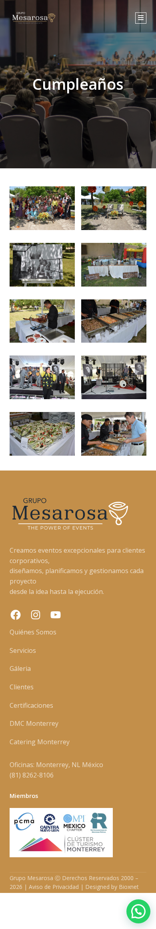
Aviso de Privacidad (54, 887)
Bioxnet (129, 887)
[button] (138, 911)
